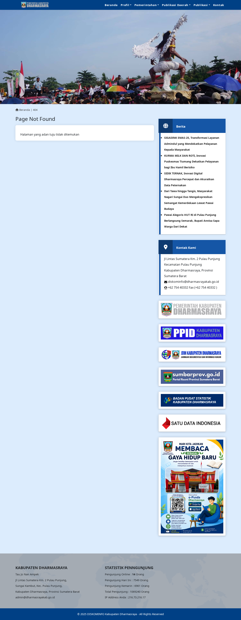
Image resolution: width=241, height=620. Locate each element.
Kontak (218, 5)
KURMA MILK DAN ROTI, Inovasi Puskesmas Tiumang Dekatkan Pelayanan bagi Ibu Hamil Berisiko (191, 161)
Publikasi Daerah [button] (175, 5)
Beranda (111, 5)
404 (35, 110)
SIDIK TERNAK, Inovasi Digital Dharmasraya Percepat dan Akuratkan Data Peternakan (189, 179)
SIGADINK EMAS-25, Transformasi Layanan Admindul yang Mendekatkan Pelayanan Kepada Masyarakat (191, 143)
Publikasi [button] (201, 5)
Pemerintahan (145, 5)
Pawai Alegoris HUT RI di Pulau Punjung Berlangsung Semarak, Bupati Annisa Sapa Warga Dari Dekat (191, 220)
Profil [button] (125, 5)
